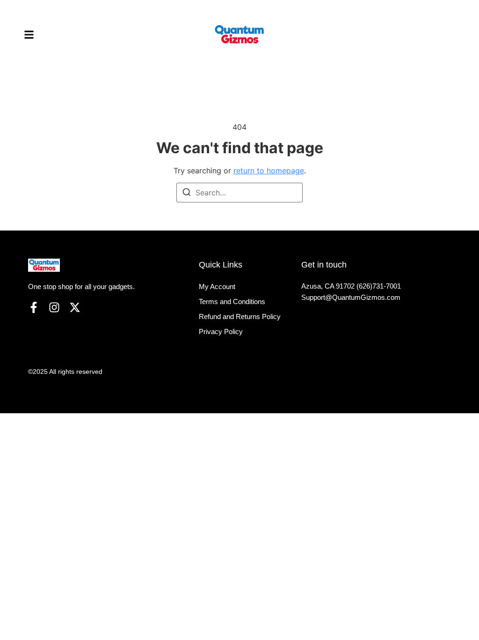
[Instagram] (54, 307)
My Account (217, 286)
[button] (29, 34)
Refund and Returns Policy (240, 316)
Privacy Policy (221, 331)
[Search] (186, 193)
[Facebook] (33, 307)
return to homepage (268, 170)
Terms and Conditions (232, 301)
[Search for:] (239, 192)
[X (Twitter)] (74, 307)
